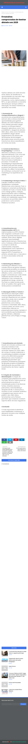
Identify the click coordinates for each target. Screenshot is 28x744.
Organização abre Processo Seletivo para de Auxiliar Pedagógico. (16, 660)
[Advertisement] (14, 39)
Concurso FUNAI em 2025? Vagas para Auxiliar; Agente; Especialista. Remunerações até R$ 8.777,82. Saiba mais (17, 676)
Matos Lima (5, 25)
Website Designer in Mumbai (18, 742)
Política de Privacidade (15, 682)
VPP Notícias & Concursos (14, 3)
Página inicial (5, 12)
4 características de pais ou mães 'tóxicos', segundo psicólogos (17, 652)
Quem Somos (12, 666)
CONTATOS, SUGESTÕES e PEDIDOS (15, 690)
